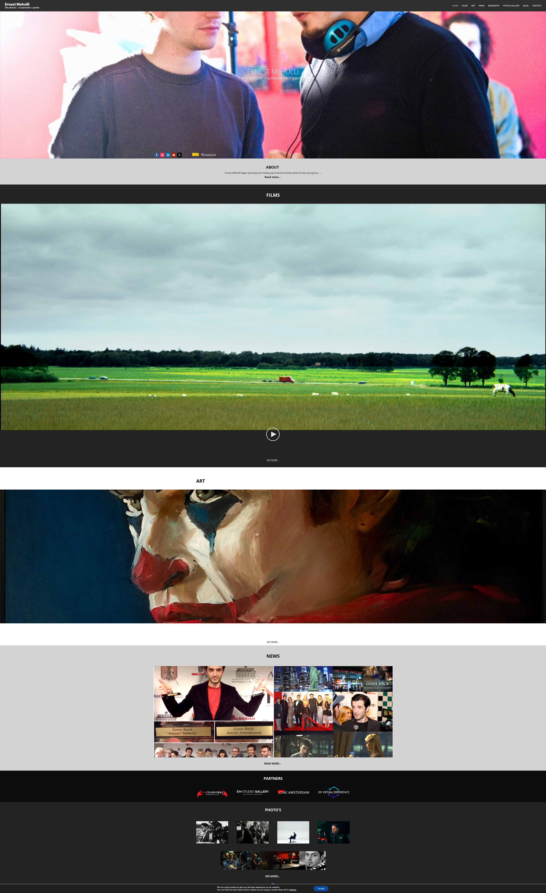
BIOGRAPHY (494, 6)
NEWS (481, 6)
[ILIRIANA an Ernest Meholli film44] (286, 869)
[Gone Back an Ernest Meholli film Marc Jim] (234, 869)
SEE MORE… (273, 460)
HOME (455, 6)
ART (473, 6)
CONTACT (536, 6)
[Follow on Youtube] (173, 155)
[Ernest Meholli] (312, 869)
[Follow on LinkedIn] (168, 155)
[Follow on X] (179, 155)
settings (292, 890)
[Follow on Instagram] (162, 155)
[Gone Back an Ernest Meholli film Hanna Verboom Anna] (260, 869)
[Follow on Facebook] (156, 155)
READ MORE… (273, 763)
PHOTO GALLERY (511, 6)
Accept (321, 888)
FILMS (465, 6)
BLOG (526, 6)
